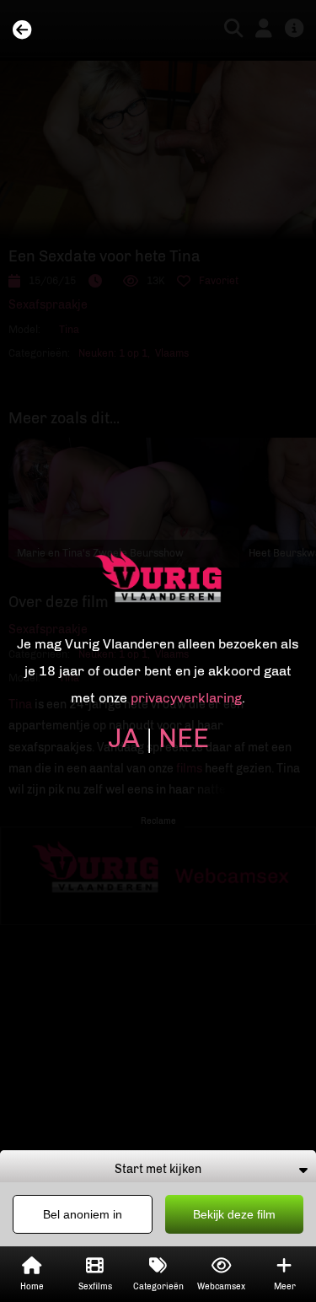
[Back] (22, 30)
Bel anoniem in (82, 1214)
